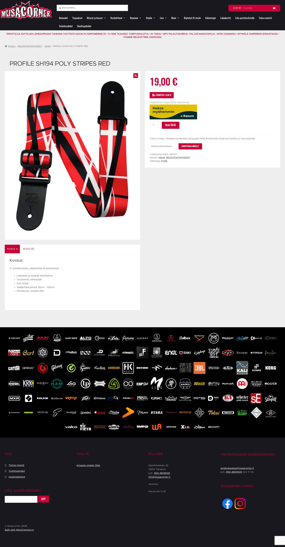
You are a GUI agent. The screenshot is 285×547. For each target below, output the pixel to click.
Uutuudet (63, 18)
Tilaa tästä (170, 125)
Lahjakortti (225, 18)
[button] (135, 75)
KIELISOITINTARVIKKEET (30, 46)
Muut (173, 18)
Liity (43, 499)
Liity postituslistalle (244, 18)
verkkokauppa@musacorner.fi (237, 468)
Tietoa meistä (265, 18)
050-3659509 (162, 473)
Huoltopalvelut (84, 26)
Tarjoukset (77, 18)
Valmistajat (210, 18)
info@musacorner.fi (159, 477)
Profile (164, 161)
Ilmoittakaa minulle (190, 146)
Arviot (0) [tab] (28, 249)
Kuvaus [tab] (11, 249)
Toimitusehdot (66, 26)
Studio (149, 18)
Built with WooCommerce (19, 530)
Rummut (134, 18)
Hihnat (47, 46)
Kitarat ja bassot (95, 18)
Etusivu (11, 46)
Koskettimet (116, 18)
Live (162, 18)
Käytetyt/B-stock (192, 18)
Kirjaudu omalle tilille (88, 465)
